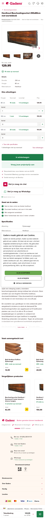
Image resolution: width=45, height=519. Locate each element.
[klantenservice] (38, 3)
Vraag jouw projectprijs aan (22, 164)
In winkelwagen (22, 157)
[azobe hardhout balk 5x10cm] (26, 369)
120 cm (3, 130)
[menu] (3, 3)
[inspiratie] (33, 3)
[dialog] (22, 259)
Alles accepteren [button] (23, 273)
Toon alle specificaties (11, 144)
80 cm (3, 103)
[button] (29, 3)
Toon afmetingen (38, 148)
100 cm (3, 116)
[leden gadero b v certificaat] (4, 509)
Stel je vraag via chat (17, 184)
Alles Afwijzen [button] (23, 278)
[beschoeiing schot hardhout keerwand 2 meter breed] (26, 409)
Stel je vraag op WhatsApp (18, 191)
